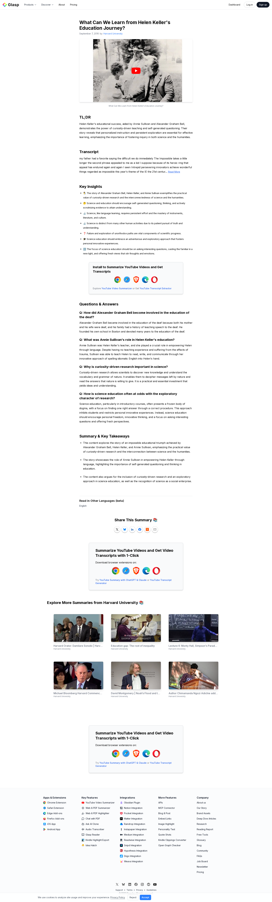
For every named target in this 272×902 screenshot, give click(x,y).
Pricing (73, 4)
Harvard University (113, 33)
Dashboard (234, 4)
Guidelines (151, 890)
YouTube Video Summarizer (117, 288)
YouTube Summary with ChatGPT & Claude (123, 580)
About (62, 4)
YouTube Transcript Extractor (155, 288)
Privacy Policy (117, 897)
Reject (133, 897)
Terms (130, 890)
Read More (174, 171)
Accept (145, 897)
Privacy (139, 890)
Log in (249, 4)
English (83, 505)
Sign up (263, 4)
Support (119, 890)
